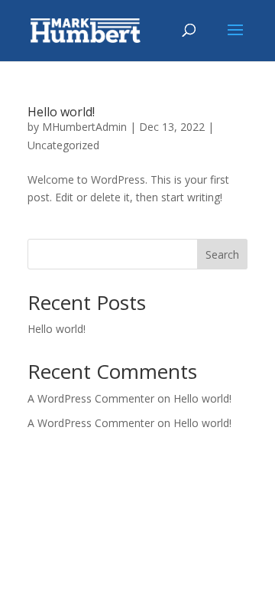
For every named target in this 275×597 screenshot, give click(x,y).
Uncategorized (63, 145)
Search (222, 254)
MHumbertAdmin (84, 126)
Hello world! (61, 111)
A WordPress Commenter (91, 423)
